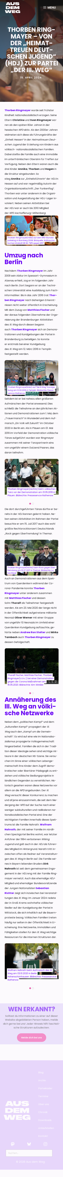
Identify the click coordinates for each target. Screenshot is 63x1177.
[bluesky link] (29, 1144)
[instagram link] (45, 1144)
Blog (40, 1072)
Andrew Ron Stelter (32, 632)
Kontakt (43, 1136)
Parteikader (45, 1088)
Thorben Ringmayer (18, 110)
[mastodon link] (13, 1144)
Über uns (43, 1104)
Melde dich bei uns (31, 1037)
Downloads (45, 1120)
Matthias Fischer (39, 310)
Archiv (42, 1080)
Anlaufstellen (46, 1128)
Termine (43, 1096)
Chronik (43, 1112)
